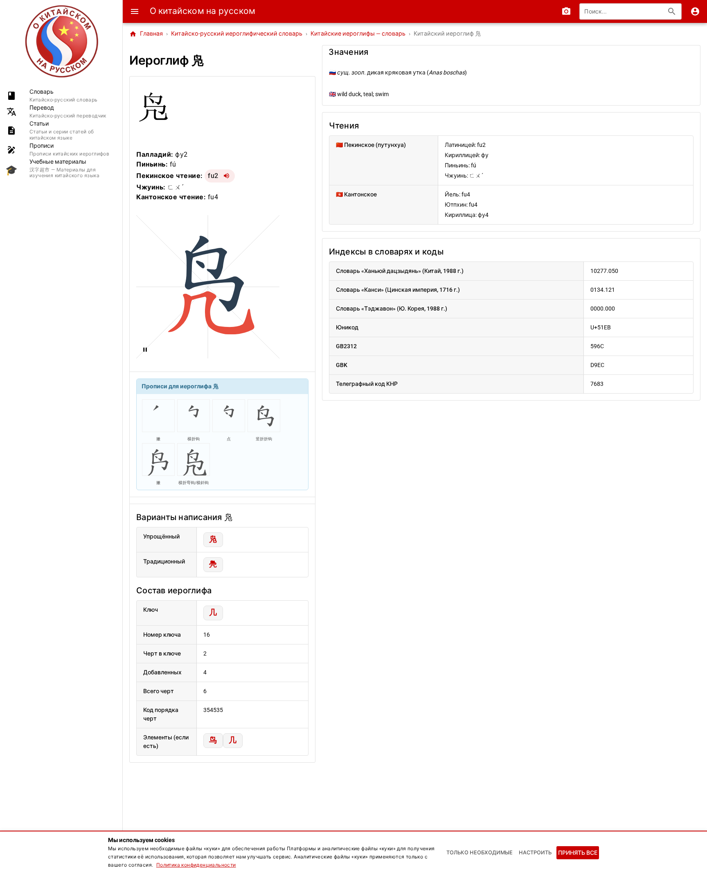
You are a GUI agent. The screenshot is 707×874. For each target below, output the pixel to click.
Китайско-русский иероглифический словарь (236, 33)
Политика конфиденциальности (196, 865)
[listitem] (61, 96)
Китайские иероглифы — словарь (358, 33)
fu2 (213, 176)
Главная (146, 34)
